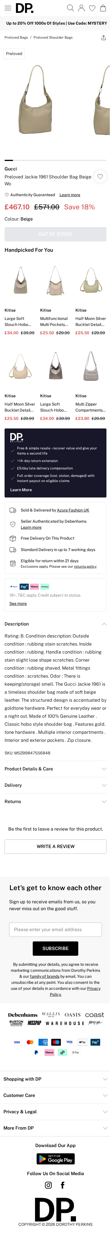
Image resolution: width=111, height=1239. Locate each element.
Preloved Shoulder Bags (53, 38)
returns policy (85, 558)
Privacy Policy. (53, 1004)
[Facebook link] (60, 1194)
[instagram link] (46, 1194)
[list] (53, 101)
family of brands (50, 986)
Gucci (11, 164)
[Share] (99, 37)
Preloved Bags (16, 38)
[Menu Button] (8, 8)
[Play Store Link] (53, 1168)
